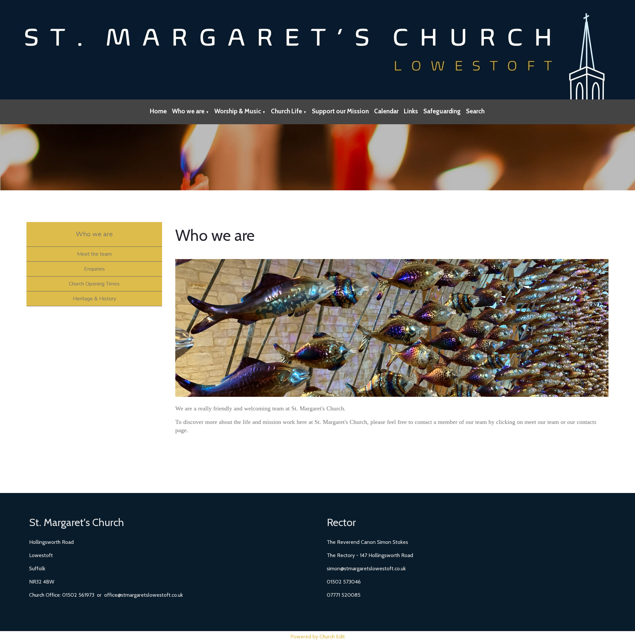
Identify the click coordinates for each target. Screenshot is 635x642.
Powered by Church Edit (317, 636)
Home (158, 111)
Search (475, 111)
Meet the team (94, 254)
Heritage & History (94, 298)
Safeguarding (442, 111)
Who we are (188, 111)
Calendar (386, 111)
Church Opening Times (94, 283)
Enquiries (94, 269)
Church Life (286, 111)
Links (411, 111)
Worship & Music (237, 111)
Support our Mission (340, 111)
